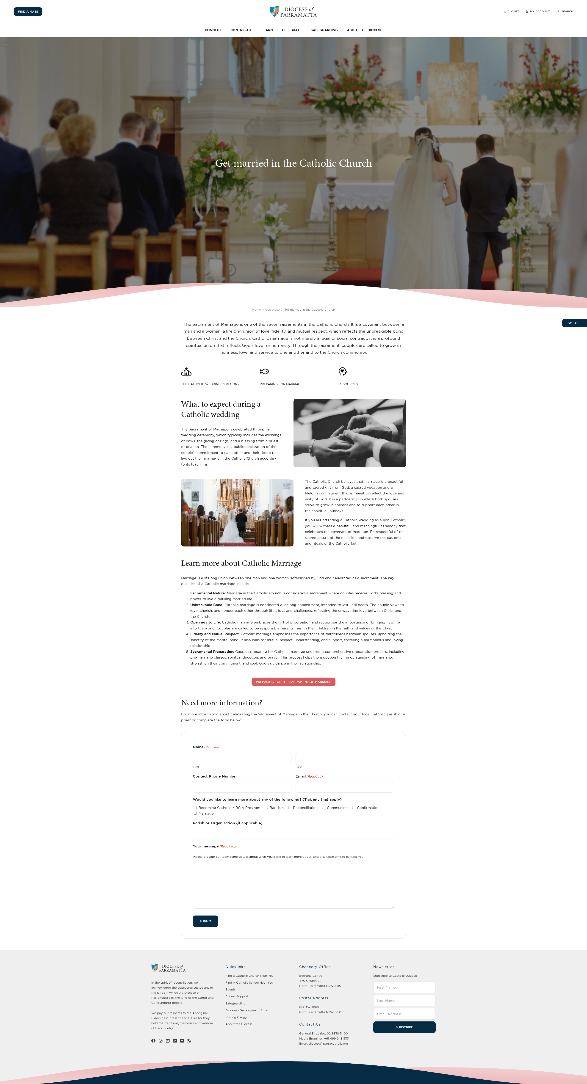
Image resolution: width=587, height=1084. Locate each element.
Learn (267, 30)
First (196, 767)
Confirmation (368, 808)
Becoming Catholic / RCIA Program (229, 808)
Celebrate (292, 30)
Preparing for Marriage (274, 384)
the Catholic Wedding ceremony (195, 384)
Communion (337, 808)
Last (299, 767)
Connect (213, 30)
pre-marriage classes (208, 657)
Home (256, 309)
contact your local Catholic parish (368, 714)
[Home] (293, 11)
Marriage (206, 813)
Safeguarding (324, 30)
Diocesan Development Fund (246, 1010)
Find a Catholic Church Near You (249, 975)
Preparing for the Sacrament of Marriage (293, 681)
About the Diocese (364, 30)
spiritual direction (243, 657)
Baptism (277, 808)
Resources (348, 384)
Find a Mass (28, 11)
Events (230, 989)
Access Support (236, 996)
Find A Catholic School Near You (249, 982)
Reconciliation (305, 808)
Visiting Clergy (236, 1017)
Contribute (241, 30)
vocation (374, 487)
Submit (205, 921)
